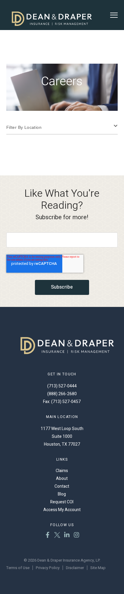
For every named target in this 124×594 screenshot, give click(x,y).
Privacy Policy (48, 567)
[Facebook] (48, 535)
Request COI (61, 502)
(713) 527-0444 (62, 386)
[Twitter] (57, 535)
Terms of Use (17, 567)
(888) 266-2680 (62, 394)
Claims (62, 471)
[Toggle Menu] (114, 15)
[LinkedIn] (67, 535)
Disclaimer (75, 567)
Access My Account (62, 510)
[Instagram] (76, 535)
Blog (62, 494)
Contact (61, 486)
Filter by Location (24, 127)
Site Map (98, 567)
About (62, 478)
